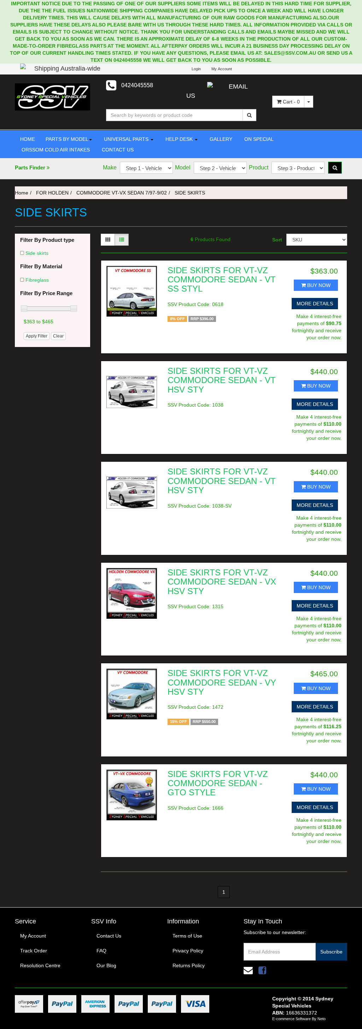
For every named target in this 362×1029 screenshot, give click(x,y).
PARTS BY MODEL (67, 139)
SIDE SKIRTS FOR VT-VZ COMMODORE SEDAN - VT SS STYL (222, 279)
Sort (276, 240)
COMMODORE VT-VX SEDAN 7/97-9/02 (121, 193)
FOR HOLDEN (52, 193)
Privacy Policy (188, 950)
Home (21, 193)
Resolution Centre (40, 965)
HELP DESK (179, 139)
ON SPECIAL (258, 139)
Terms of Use (187, 936)
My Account (33, 936)
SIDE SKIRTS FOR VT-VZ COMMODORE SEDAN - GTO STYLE (218, 783)
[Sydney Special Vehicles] (52, 96)
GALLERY (220, 139)
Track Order (33, 950)
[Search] (249, 115)
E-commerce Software (291, 1019)
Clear (58, 336)
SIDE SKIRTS (190, 193)
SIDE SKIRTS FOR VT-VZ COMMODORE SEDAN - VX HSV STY (222, 582)
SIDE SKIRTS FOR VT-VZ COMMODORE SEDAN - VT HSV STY (222, 380)
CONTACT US (117, 149)
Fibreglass (37, 280)
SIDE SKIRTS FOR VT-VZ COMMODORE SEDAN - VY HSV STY (222, 682)
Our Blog (106, 965)
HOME (27, 139)
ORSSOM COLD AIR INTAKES (55, 149)
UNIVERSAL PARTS (126, 139)
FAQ (101, 950)
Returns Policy (189, 965)
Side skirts (36, 253)
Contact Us (109, 936)
